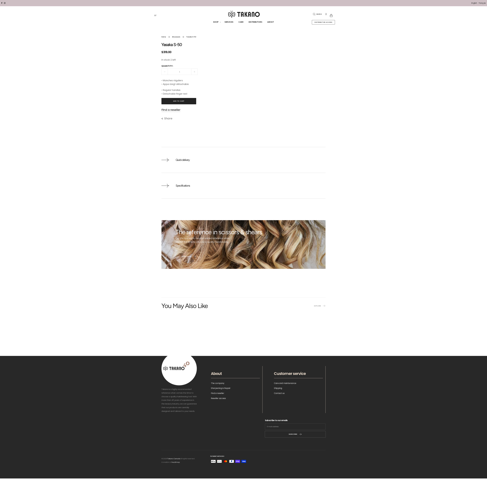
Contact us (279, 393)
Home (163, 37)
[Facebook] (1, 3)
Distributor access (323, 22)
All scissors (176, 37)
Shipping (278, 388)
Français (482, 3)
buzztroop (176, 462)
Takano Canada (173, 458)
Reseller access (218, 398)
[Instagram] (4, 3)
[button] (317, 14)
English (474, 3)
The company (217, 383)
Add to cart (178, 101)
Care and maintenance (285, 383)
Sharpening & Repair (220, 388)
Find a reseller (170, 110)
